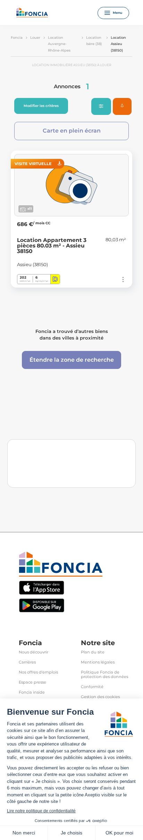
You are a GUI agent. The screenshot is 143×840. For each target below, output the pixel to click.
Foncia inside (32, 692)
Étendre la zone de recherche (72, 359)
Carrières (27, 662)
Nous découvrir (33, 652)
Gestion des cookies (100, 697)
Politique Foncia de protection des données (104, 674)
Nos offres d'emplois (38, 672)
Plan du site (92, 652)
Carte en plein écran (72, 130)
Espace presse (32, 682)
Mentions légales (98, 662)
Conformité (92, 687)
